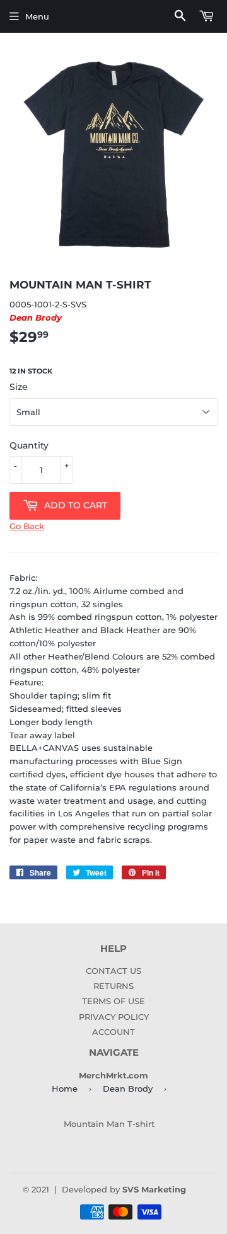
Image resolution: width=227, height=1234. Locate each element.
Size (18, 386)
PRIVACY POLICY (114, 1017)
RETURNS (113, 986)
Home (65, 1088)
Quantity (29, 445)
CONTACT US (113, 971)
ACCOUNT (113, 1032)
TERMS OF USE (113, 1001)
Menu (37, 16)
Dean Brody (128, 1088)
